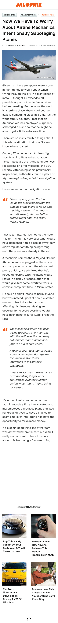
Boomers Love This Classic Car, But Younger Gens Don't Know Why (43, 594)
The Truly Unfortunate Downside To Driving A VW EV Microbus (12, 596)
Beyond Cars (9, 15)
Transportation (28, 15)
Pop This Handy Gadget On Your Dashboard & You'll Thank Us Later (14, 546)
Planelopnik (48, 15)
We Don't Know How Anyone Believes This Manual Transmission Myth (43, 548)
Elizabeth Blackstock (16, 45)
